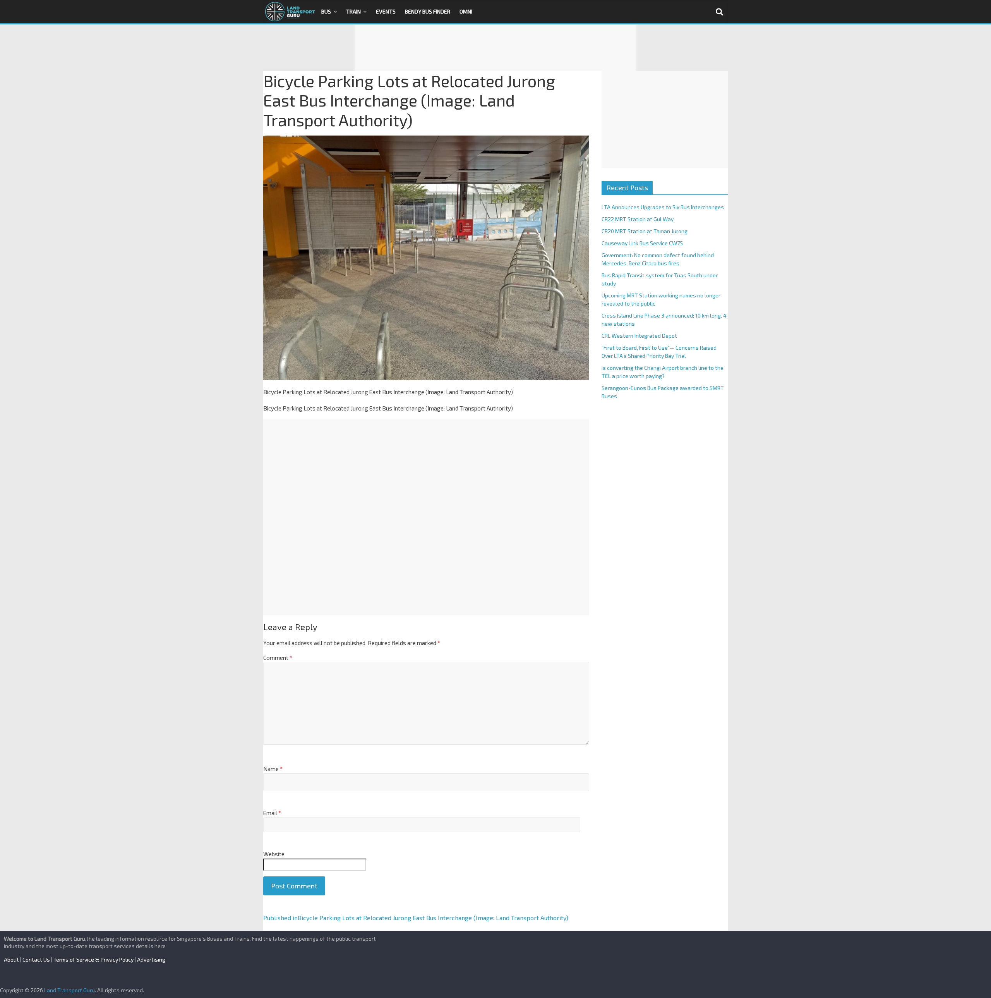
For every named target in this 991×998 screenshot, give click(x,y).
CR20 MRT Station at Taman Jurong (645, 231)
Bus (326, 11)
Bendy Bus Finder (427, 11)
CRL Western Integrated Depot (639, 335)
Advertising (151, 959)
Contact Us (36, 959)
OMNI (465, 11)
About (11, 959)
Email (272, 812)
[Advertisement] (495, 47)
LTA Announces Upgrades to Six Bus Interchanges (663, 207)
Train (353, 11)
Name (273, 768)
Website (274, 853)
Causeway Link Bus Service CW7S (642, 243)
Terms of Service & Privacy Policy (93, 959)
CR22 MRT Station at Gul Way (638, 219)
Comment (277, 657)
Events (386, 11)
